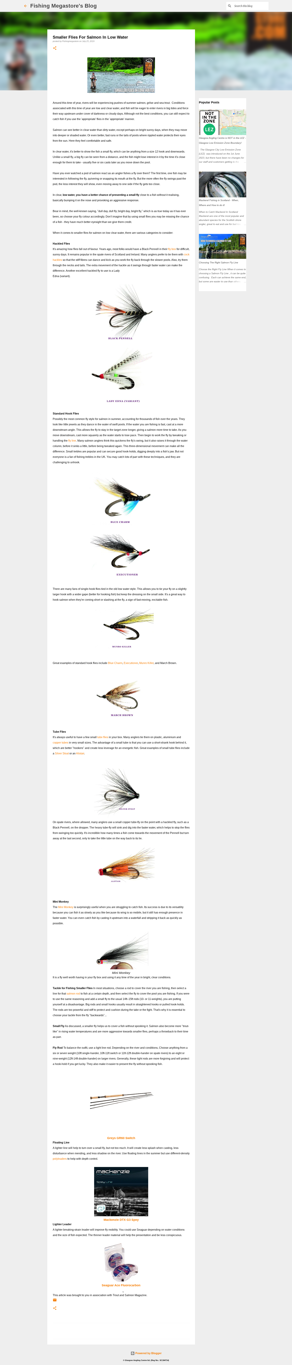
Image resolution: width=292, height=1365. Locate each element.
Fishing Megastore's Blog (63, 6)
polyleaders (60, 1158)
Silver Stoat (62, 753)
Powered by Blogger (148, 1353)
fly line (72, 440)
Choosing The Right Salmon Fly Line (218, 262)
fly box (172, 249)
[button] (55, 48)
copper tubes (60, 742)
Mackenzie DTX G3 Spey (121, 1219)
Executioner (131, 663)
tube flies (102, 737)
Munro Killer (146, 663)
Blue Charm (115, 663)
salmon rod (73, 993)
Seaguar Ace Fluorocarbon (121, 1285)
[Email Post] (55, 1301)
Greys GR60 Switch (121, 1138)
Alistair (80, 753)
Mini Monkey (65, 907)
